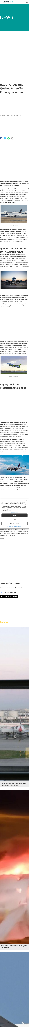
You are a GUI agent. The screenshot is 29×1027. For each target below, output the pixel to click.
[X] (5, 138)
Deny (14, 519)
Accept (15, 515)
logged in (9, 588)
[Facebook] (1, 138)
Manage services (14, 512)
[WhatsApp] (8, 138)
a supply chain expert (17, 533)
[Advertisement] (14, 324)
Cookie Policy (10, 526)
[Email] (12, 138)
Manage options (14, 523)
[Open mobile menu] (27, 2)
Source (2, 538)
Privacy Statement (17, 526)
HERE (14, 202)
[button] (27, 500)
